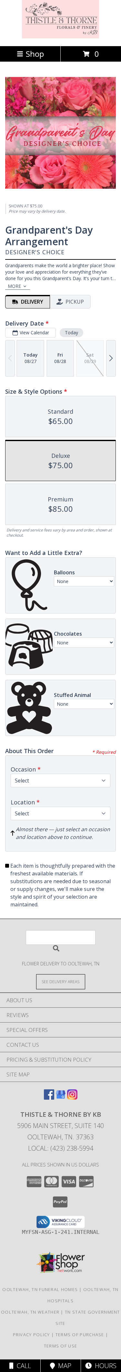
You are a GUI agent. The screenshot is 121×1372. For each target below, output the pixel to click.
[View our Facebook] (49, 1097)
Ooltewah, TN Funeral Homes (40, 1289)
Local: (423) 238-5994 (60, 1148)
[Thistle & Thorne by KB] (60, 37)
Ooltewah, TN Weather (30, 1312)
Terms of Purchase (79, 1334)
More (14, 286)
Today (71, 332)
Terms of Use (60, 1346)
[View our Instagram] (72, 1097)
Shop (35, 53)
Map (63, 1365)
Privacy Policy (31, 1334)
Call (22, 1365)
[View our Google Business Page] (60, 1097)
